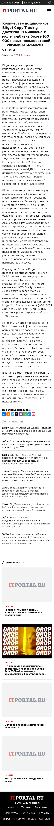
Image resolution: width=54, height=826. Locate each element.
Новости (8, 606)
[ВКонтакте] (4, 414)
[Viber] (21, 414)
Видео (32, 818)
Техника (26, 807)
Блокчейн (26, 55)
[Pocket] (33, 414)
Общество (11, 813)
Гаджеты (43, 813)
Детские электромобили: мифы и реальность (25, 726)
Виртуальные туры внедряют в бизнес (24, 780)
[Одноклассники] (8, 414)
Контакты (45, 818)
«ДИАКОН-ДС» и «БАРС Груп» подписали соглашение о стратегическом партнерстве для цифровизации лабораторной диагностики (25, 459)
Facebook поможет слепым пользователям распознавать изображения (23, 612)
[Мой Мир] (29, 414)
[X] (16, 414)
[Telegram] (12, 414)
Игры (6, 818)
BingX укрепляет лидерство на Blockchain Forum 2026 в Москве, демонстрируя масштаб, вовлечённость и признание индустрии (25, 492)
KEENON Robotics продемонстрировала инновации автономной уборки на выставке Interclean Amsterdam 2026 (26, 522)
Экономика (28, 813)
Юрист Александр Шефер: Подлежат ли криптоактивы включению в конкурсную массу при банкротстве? (26, 430)
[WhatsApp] (25, 414)
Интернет (19, 818)
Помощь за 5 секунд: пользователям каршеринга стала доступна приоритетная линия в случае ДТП (26, 444)
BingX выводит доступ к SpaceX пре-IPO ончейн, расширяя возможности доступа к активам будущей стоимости (26, 507)
